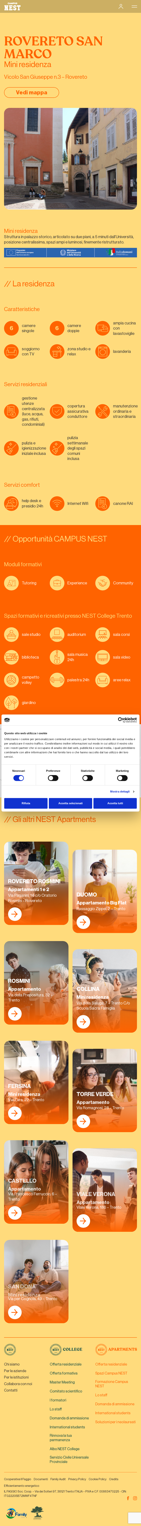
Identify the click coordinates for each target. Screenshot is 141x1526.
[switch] (53, 779)
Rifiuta (26, 803)
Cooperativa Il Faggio (17, 1479)
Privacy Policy (77, 1479)
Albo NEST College (64, 1449)
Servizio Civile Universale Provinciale (69, 1460)
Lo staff (56, 1409)
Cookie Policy (97, 1479)
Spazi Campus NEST (111, 1373)
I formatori (58, 1400)
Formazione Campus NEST (111, 1384)
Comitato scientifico (66, 1391)
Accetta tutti (115, 803)
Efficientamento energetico (21, 1485)
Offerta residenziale (66, 1364)
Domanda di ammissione (69, 1418)
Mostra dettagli (120, 791)
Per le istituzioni (16, 1377)
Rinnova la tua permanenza (61, 1438)
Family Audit (58, 1479)
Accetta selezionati (70, 803)
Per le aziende (15, 1371)
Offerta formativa (63, 1373)
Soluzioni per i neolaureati (115, 1422)
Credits (113, 1479)
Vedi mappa (31, 92)
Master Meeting (62, 1382)
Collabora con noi (18, 1384)
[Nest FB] (128, 1498)
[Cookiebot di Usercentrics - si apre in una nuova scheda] (121, 720)
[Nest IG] (135, 1498)
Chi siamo (12, 1364)
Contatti (10, 1390)
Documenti (41, 1479)
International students (67, 1427)
